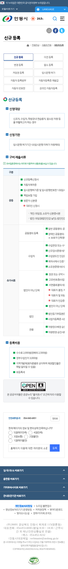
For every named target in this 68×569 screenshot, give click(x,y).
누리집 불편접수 (43, 505)
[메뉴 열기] (62, 18)
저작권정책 (40, 509)
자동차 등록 (59, 45)
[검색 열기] (54, 18)
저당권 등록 (18, 72)
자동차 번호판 (18, 88)
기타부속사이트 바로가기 (15, 487)
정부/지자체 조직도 (42, 513)
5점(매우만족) (20, 432)
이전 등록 (48, 57)
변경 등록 (18, 64)
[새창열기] (34, 561)
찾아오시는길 (23, 513)
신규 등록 (18, 57)
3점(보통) (18, 436)
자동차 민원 (46, 45)
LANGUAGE (48, 9)
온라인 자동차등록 (48, 88)
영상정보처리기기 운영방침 (18, 509)
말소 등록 (48, 64)
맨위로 (55, 418)
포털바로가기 (8, 9)
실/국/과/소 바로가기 (13, 470)
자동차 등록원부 (18, 80)
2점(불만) (33, 436)
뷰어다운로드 (56, 509)
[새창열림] (55, 30)
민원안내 (35, 45)
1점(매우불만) (20, 440)
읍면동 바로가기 (11, 478)
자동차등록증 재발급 (48, 80)
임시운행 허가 (48, 72)
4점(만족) (38, 432)
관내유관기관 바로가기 (14, 495)
